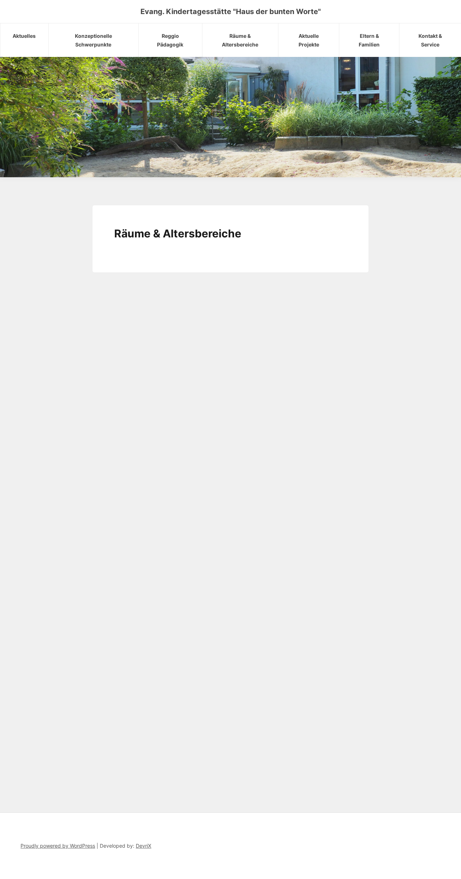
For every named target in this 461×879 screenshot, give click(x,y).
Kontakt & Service (430, 40)
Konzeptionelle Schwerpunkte (93, 40)
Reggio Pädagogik (170, 40)
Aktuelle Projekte (309, 40)
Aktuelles (24, 36)
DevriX (143, 846)
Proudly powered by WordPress (58, 846)
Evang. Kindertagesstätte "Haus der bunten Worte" (230, 11)
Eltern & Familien (369, 40)
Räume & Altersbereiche (240, 40)
